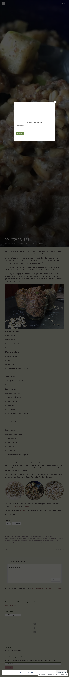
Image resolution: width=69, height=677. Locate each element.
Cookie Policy (31, 672)
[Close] (54, 102)
